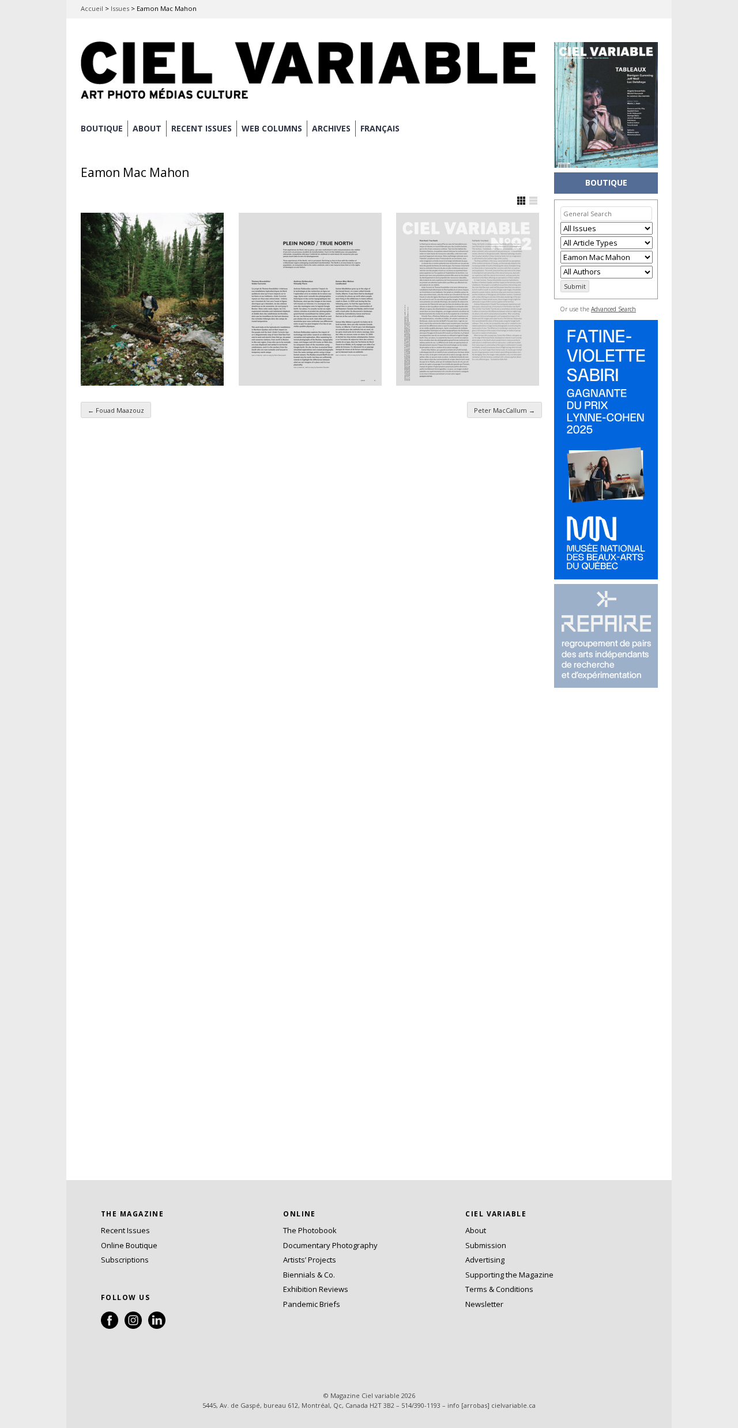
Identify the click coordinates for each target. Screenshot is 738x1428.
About (147, 128)
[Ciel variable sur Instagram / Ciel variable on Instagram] (133, 1326)
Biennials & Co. (309, 1274)
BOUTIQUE (102, 128)
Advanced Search (613, 309)
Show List (533, 201)
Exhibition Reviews (315, 1289)
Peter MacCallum (504, 410)
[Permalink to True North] (310, 299)
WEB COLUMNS (272, 128)
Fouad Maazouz (116, 410)
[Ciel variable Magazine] (311, 101)
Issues (120, 8)
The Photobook (310, 1230)
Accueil (92, 8)
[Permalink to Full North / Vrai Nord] (467, 299)
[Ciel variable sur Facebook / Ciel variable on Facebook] (109, 1326)
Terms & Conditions (499, 1289)
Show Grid (521, 201)
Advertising (484, 1259)
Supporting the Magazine (509, 1274)
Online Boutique (129, 1245)
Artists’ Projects (309, 1259)
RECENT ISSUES (201, 128)
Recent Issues (125, 1230)
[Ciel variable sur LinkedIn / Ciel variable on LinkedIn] (156, 1326)
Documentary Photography (330, 1245)
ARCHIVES (331, 128)
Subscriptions (125, 1259)
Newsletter (484, 1304)
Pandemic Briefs (311, 1304)
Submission (485, 1245)
